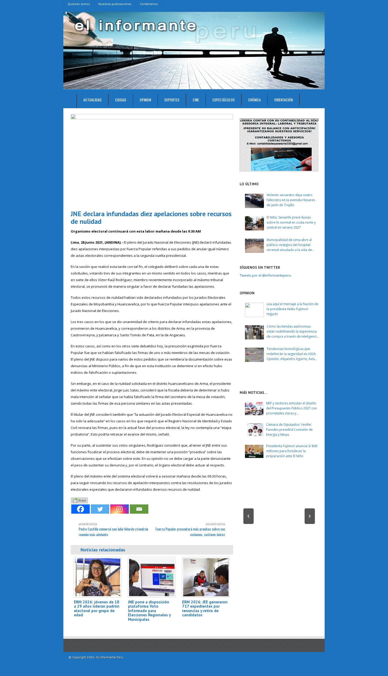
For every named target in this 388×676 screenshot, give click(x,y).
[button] (248, 516)
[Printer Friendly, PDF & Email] (79, 499)
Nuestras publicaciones (114, 4)
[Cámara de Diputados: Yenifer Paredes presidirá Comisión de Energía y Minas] (254, 430)
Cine (196, 99)
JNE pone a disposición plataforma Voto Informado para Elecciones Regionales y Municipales (149, 610)
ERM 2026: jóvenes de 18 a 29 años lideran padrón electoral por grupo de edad (96, 608)
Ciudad (120, 99)
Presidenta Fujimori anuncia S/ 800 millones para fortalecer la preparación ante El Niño (291, 451)
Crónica (254, 99)
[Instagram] (119, 509)
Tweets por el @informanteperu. (266, 275)
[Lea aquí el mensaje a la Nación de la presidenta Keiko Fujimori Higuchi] (254, 310)
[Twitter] (100, 509)
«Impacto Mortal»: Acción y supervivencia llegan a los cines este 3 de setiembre (279, 528)
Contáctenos (149, 4)
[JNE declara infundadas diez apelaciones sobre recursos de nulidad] (152, 160)
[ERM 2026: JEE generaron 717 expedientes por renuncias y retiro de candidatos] (206, 577)
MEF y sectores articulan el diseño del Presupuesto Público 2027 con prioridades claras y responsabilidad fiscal (291, 408)
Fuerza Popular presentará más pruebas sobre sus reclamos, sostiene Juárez (190, 529)
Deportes (171, 99)
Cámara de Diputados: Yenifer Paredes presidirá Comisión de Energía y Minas (289, 429)
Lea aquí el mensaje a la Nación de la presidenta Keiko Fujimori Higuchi (292, 309)
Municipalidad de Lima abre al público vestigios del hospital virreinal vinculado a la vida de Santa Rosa (289, 245)
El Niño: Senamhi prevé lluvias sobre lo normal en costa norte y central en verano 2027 (291, 222)
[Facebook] (80, 509)
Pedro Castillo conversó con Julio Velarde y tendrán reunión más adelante (113, 529)
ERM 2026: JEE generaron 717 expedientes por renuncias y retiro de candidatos (205, 608)
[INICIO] (70, 101)
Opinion (145, 99)
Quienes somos (79, 4)
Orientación (283, 99)
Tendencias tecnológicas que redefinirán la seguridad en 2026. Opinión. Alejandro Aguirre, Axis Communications (291, 354)
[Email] (139, 509)
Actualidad (92, 99)
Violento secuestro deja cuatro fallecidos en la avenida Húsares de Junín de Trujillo (291, 200)
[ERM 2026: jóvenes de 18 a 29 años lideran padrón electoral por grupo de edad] (97, 577)
